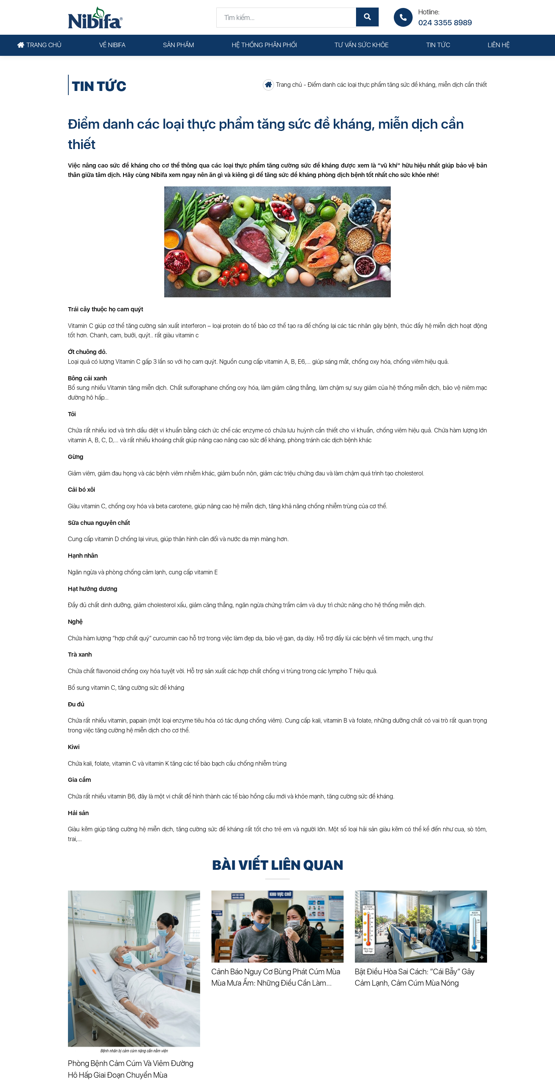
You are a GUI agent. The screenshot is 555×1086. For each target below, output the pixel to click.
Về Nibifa (112, 45)
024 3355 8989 (445, 22)
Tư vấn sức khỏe (361, 45)
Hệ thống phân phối (264, 45)
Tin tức (438, 45)
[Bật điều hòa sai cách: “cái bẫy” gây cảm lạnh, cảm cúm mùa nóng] (421, 927)
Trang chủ (44, 45)
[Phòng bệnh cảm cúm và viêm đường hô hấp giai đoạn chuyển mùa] (134, 972)
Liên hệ (499, 45)
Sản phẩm (178, 45)
